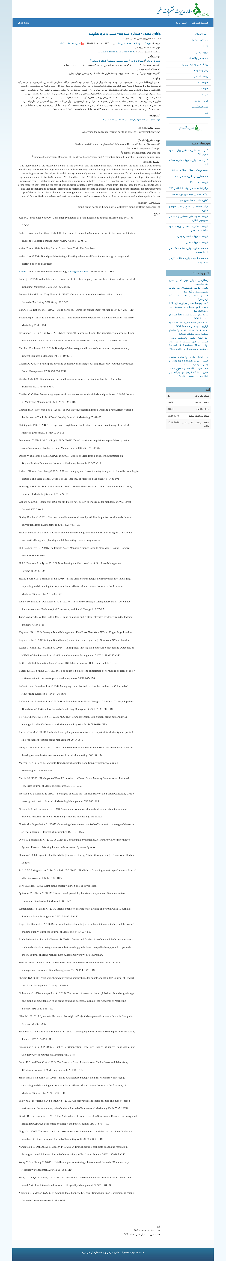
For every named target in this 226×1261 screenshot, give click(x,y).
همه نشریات (201, 33)
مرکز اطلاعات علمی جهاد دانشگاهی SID (188, 188)
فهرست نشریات (200, 22)
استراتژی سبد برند (132, 119)
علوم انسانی (202, 82)
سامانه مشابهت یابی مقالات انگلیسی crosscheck (188, 250)
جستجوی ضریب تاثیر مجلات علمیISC (189, 170)
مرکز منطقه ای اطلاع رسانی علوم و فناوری (188, 208)
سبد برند (149, 119)
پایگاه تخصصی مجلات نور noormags (190, 194)
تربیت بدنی (202, 52)
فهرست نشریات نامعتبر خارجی (192, 236)
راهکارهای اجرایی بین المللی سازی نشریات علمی (188, 282)
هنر (206, 112)
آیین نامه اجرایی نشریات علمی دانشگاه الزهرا (188, 162)
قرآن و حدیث (201, 100)
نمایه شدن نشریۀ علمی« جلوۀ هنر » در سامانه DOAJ (188, 316)
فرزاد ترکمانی (98, 60)
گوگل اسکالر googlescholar (194, 200)
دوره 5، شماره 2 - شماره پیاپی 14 (134, 43)
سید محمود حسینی (118, 60)
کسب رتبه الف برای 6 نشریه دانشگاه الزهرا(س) (188, 297)
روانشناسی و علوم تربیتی (195, 64)
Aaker (22, 271)
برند (157, 119)
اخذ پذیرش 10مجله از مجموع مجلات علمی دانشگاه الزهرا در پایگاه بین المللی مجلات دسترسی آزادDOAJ (188, 372)
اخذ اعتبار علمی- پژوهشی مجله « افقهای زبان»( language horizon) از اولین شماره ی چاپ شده (188, 360)
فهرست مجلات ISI (199, 182)
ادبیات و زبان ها (200, 39)
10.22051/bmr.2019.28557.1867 (116, 51)
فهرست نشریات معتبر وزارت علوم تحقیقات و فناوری (188, 228)
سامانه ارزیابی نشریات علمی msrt (191, 176)
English (24, 22)
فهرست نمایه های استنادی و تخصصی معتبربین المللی (188, 218)
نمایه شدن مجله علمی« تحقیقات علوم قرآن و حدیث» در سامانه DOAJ (188, 324)
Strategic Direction (78, 271)
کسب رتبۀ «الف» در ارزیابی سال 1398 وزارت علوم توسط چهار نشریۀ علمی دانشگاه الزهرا (188, 307)
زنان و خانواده (201, 70)
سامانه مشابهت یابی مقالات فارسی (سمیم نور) (188, 260)
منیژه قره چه (137, 60)
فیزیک (204, 94)
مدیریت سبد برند (112, 119)
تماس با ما (181, 22)
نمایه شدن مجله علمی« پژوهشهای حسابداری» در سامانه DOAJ (188, 331)
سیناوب (86, 1252)
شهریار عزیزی (153, 60)
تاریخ (205, 45)
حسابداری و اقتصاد (198, 58)
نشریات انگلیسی (199, 106)
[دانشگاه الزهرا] (188, 127)
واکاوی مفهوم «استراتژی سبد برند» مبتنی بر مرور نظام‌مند (125, 33)
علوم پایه (203, 88)
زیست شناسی (201, 76)
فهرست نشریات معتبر (197, 242)
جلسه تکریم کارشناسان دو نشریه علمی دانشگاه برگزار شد (188, 289)
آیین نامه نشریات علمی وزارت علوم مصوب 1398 (188, 152)
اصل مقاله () (70, 43)
